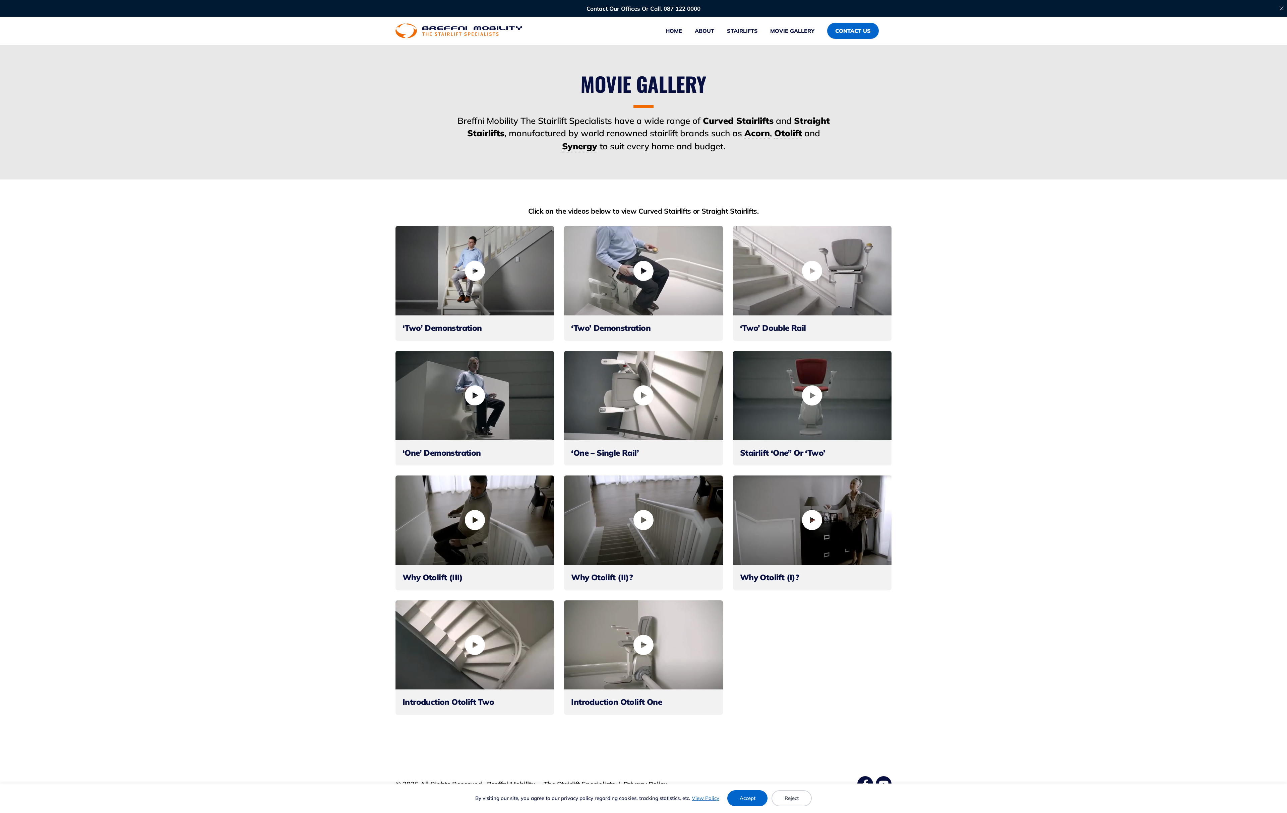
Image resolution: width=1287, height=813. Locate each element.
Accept (747, 798)
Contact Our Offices (613, 8)
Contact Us (853, 30)
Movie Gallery (792, 30)
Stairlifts (742, 30)
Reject (792, 798)
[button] (475, 271)
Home (674, 30)
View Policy (705, 798)
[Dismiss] (1281, 8)
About (704, 30)
